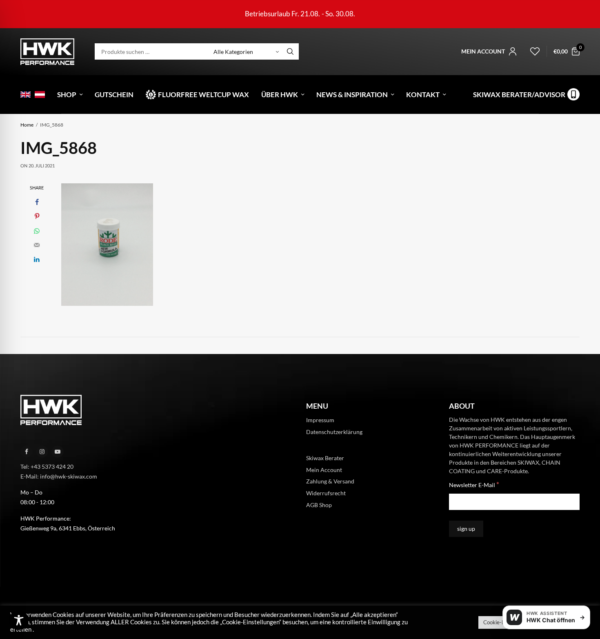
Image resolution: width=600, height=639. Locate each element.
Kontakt (423, 94)
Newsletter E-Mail (474, 484)
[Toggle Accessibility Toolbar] (18, 620)
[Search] (290, 51)
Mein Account (324, 469)
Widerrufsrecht (326, 493)
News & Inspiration (352, 94)
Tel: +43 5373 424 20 (46, 466)
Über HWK (279, 94)
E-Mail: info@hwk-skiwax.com (58, 475)
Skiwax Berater (325, 457)
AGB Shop (319, 504)
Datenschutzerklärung (334, 431)
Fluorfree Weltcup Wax (203, 94)
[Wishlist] (531, 51)
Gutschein (114, 94)
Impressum (320, 419)
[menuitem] (25, 94)
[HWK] (47, 51)
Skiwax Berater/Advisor (519, 94)
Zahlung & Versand (330, 481)
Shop (66, 94)
